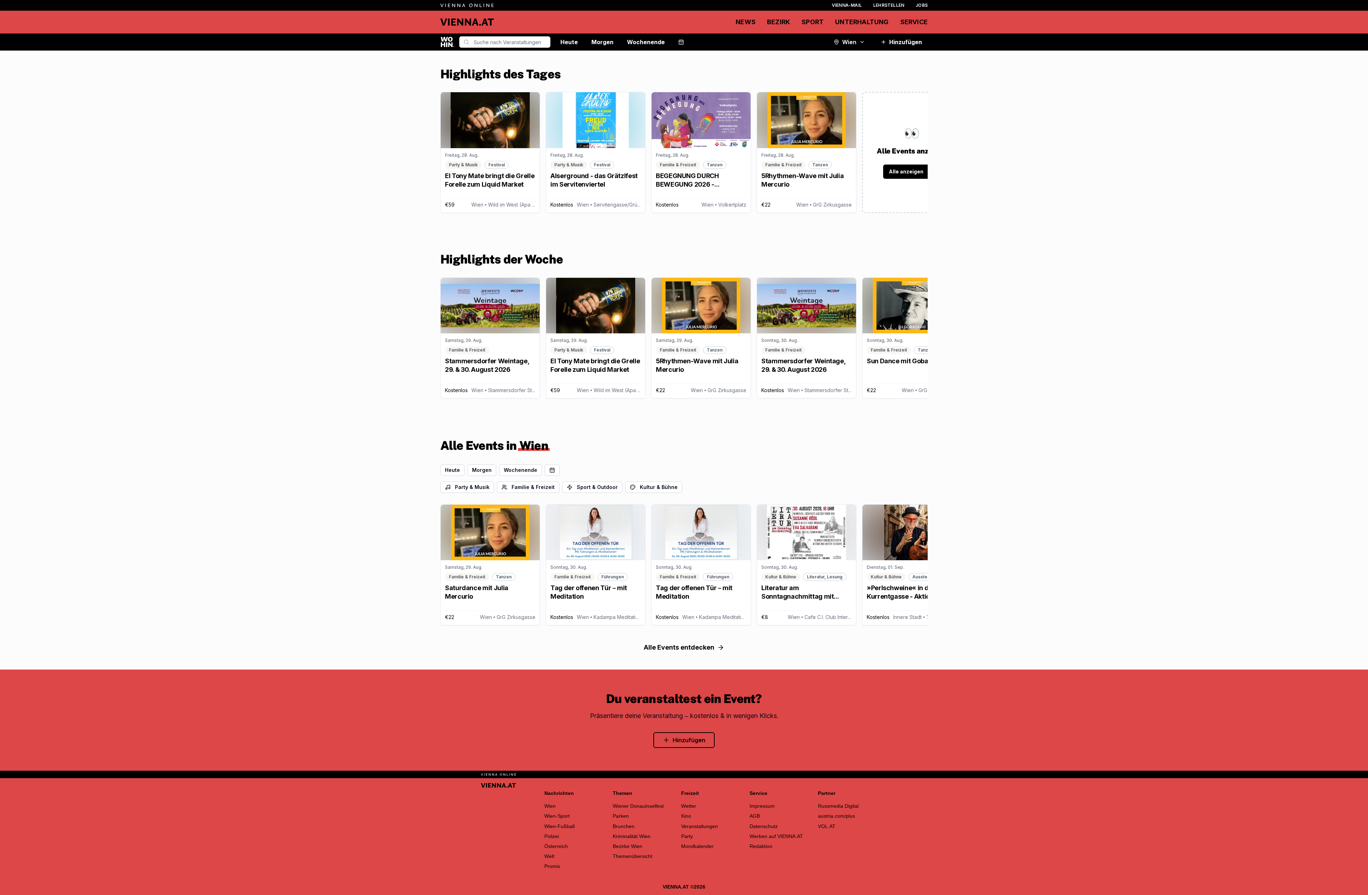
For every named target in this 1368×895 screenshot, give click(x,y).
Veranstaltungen (699, 826)
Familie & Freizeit (533, 487)
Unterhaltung (861, 22)
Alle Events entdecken (679, 647)
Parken (621, 816)
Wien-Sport (557, 816)
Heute (569, 42)
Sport (813, 22)
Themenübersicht (632, 856)
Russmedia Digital (838, 806)
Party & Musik (472, 487)
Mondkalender (697, 846)
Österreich (556, 846)
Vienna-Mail (847, 5)
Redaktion (761, 846)
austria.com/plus (836, 816)
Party (687, 836)
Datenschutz (764, 826)
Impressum (762, 806)
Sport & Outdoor (597, 487)
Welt (549, 856)
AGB (755, 816)
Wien (849, 42)
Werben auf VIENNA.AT (776, 836)
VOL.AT (826, 826)
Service (914, 22)
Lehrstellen (888, 5)
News (746, 22)
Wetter (688, 806)
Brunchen (623, 826)
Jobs (922, 5)
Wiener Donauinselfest (638, 806)
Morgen (602, 42)
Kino (686, 816)
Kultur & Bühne (659, 487)
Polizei (551, 836)
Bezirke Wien (627, 846)
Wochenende (646, 42)
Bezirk (778, 22)
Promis (552, 866)
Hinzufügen (905, 42)
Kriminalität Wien (632, 836)
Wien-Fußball (559, 826)
